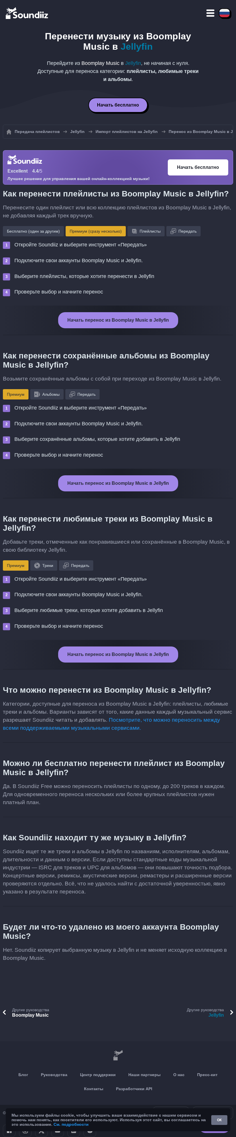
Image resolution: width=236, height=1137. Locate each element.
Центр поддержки (98, 1074)
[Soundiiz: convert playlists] (118, 1055)
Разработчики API (134, 1088)
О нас (178, 1074)
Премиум (15, 394)
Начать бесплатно (118, 105)
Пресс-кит (207, 1074)
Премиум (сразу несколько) (96, 231)
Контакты (93, 1088)
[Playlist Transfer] (27, 12)
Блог (23, 1074)
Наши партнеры (144, 1074)
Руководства (54, 1074)
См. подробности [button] (71, 1124)
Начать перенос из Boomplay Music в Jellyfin (118, 320)
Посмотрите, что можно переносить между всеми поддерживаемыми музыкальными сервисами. (111, 724)
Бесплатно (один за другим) (33, 231)
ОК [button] (219, 1120)
